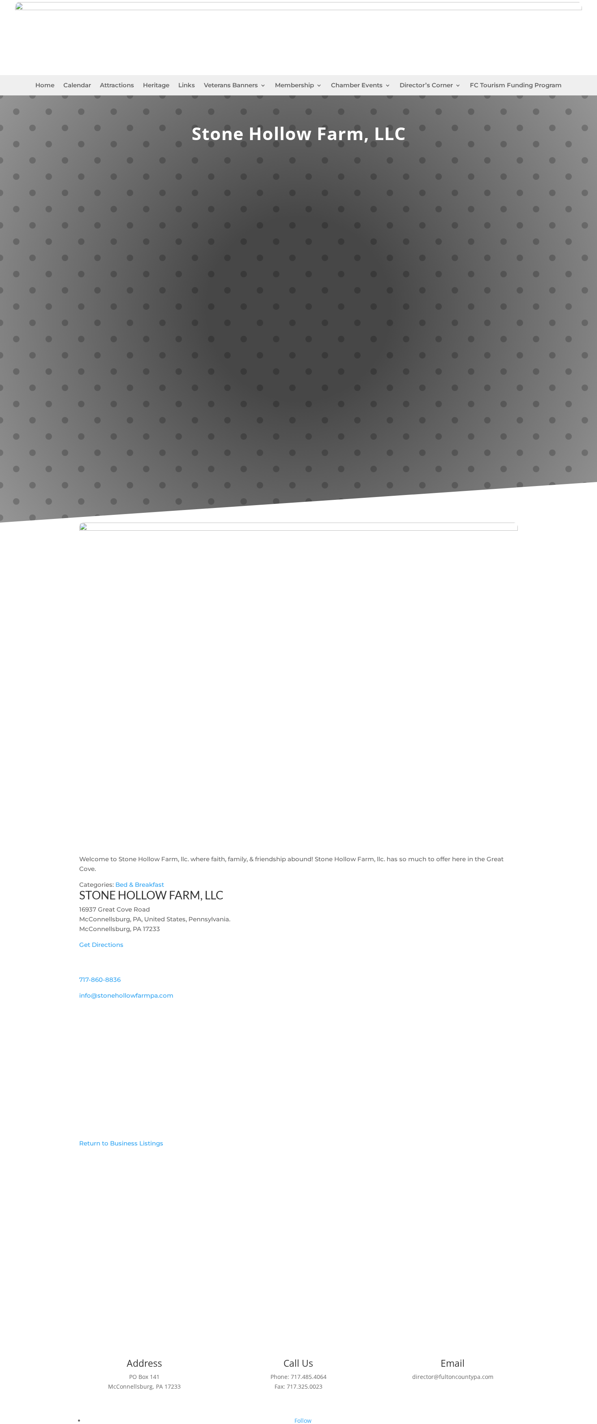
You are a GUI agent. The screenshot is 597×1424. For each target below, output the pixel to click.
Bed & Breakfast (139, 884)
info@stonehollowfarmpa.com (126, 995)
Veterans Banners (231, 85)
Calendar (77, 85)
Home (44, 85)
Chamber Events (357, 85)
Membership (294, 85)
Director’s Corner (426, 85)
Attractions (117, 85)
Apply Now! (299, 1296)
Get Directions (101, 945)
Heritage (156, 85)
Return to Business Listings (121, 1143)
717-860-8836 (100, 979)
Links (186, 85)
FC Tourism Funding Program (516, 85)
